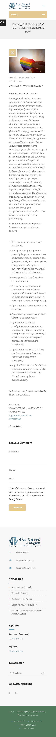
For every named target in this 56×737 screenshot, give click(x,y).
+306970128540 (22, 552)
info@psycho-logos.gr (25, 560)
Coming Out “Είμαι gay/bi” (26, 86)
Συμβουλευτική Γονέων (22, 599)
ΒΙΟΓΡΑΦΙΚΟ (19, 721)
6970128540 (15, 419)
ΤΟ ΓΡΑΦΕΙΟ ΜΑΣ (28, 725)
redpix (35, 715)
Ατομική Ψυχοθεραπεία (22, 587)
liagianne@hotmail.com (20, 415)
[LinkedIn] (17, 693)
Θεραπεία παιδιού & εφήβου (24, 605)
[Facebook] (11, 693)
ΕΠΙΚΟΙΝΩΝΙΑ (28, 728)
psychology (23, 28)
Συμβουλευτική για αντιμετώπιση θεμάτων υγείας (26, 612)
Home (14, 28)
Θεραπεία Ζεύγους (20, 593)
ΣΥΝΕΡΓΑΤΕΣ (36, 721)
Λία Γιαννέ (17, 81)
